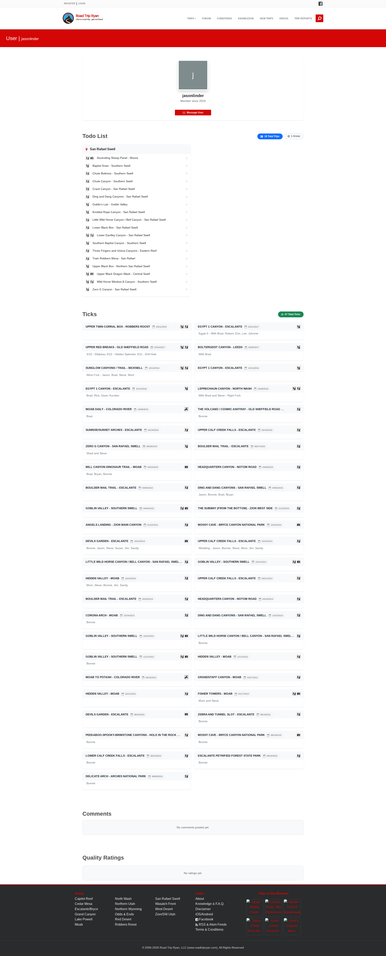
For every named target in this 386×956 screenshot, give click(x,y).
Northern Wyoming (128, 909)
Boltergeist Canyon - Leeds (220, 347)
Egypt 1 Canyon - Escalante (220, 326)
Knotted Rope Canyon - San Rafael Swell (118, 212)
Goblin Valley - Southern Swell (111, 508)
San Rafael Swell (167, 898)
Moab (79, 924)
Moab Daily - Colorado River (109, 409)
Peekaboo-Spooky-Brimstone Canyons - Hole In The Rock (131, 735)
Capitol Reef (84, 898)
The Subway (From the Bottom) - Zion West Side (235, 508)
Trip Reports (303, 18)
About (199, 898)
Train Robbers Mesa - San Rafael (113, 258)
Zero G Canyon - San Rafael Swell (114, 289)
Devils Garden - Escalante (107, 541)
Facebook (205, 919)
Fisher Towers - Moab (215, 693)
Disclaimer (203, 909)
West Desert (164, 909)
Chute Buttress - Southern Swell (112, 173)
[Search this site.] (319, 18)
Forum (206, 18)
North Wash (123, 898)
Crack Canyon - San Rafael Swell (113, 188)
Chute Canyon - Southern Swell (112, 181)
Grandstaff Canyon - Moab (219, 677)
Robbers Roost (126, 924)
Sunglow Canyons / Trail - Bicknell (114, 367)
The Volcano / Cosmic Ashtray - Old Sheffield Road (239, 409)
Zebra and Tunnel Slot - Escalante (226, 714)
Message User (195, 112)
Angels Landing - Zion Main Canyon (113, 524)
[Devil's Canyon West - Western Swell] (292, 926)
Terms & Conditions (209, 929)
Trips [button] (190, 18)
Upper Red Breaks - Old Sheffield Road (117, 347)
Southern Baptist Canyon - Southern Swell (119, 243)
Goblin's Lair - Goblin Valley (109, 204)
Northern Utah (125, 903)
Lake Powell (83, 919)
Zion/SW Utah (165, 914)
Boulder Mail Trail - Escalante (223, 446)
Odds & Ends (124, 914)
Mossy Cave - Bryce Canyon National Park (231, 524)
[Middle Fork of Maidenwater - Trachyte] (292, 907)
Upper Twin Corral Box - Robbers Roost (118, 326)
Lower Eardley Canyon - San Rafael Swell (123, 235)
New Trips (266, 18)
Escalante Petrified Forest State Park (229, 755)
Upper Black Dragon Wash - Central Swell (123, 273)
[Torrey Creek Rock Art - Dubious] (254, 926)
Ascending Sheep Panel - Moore (117, 157)
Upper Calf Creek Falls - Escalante (227, 429)
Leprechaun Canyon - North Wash (225, 388)
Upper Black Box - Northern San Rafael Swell (121, 266)
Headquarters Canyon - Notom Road (227, 467)
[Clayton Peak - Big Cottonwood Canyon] (273, 907)
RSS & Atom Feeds (212, 924)
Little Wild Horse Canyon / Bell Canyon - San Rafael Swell (129, 219)
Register (69, 3)
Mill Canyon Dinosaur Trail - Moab (114, 467)
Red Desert (123, 919)
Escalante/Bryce (86, 909)
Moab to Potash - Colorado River (113, 677)
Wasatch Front (165, 903)
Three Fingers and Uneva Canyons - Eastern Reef (124, 250)
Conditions (224, 18)
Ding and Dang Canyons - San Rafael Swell (120, 196)
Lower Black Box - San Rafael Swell (115, 227)
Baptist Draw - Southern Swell (111, 165)
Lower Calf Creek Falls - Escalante (115, 755)
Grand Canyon (85, 914)
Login (81, 3)
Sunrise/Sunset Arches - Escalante (114, 429)
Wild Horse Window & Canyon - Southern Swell (127, 281)
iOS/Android (204, 914)
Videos (283, 18)
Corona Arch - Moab (102, 615)
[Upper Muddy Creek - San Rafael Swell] (254, 907)
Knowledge (246, 18)
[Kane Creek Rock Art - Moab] (273, 926)
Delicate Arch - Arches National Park (116, 776)
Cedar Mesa (83, 903)
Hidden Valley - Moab (102, 578)
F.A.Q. (220, 903)
